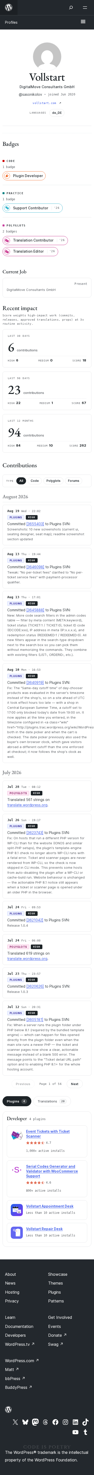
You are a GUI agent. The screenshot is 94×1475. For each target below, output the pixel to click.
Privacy (12, 1300)
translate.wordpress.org (27, 805)
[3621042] (34, 920)
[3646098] (35, 567)
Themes (55, 1283)
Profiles (11, 22)
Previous (23, 1084)
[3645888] (35, 610)
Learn (10, 1317)
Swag (55, 1344)
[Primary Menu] (83, 22)
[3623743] (34, 832)
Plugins (16, 1101)
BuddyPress (18, 1387)
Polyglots (53, 481)
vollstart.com (45, 103)
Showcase (57, 1274)
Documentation (19, 1326)
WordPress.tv (20, 1344)
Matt (12, 1369)
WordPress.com (22, 1360)
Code (35, 481)
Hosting (12, 1292)
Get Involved (60, 1317)
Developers (15, 1335)
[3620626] (35, 986)
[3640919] (35, 682)
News (10, 1283)
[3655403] (35, 524)
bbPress (15, 1378)
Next (74, 1084)
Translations (51, 1101)
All (21, 481)
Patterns (56, 1300)
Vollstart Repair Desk (44, 1229)
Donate (57, 1335)
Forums (73, 481)
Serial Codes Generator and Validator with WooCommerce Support (52, 1171)
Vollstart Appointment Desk (49, 1206)
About (10, 1274)
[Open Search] (71, 7)
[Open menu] (86, 7)
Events (54, 1326)
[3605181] (34, 1019)
